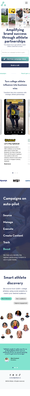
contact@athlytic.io (15, 380)
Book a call (15, 65)
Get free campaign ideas (16, 59)
